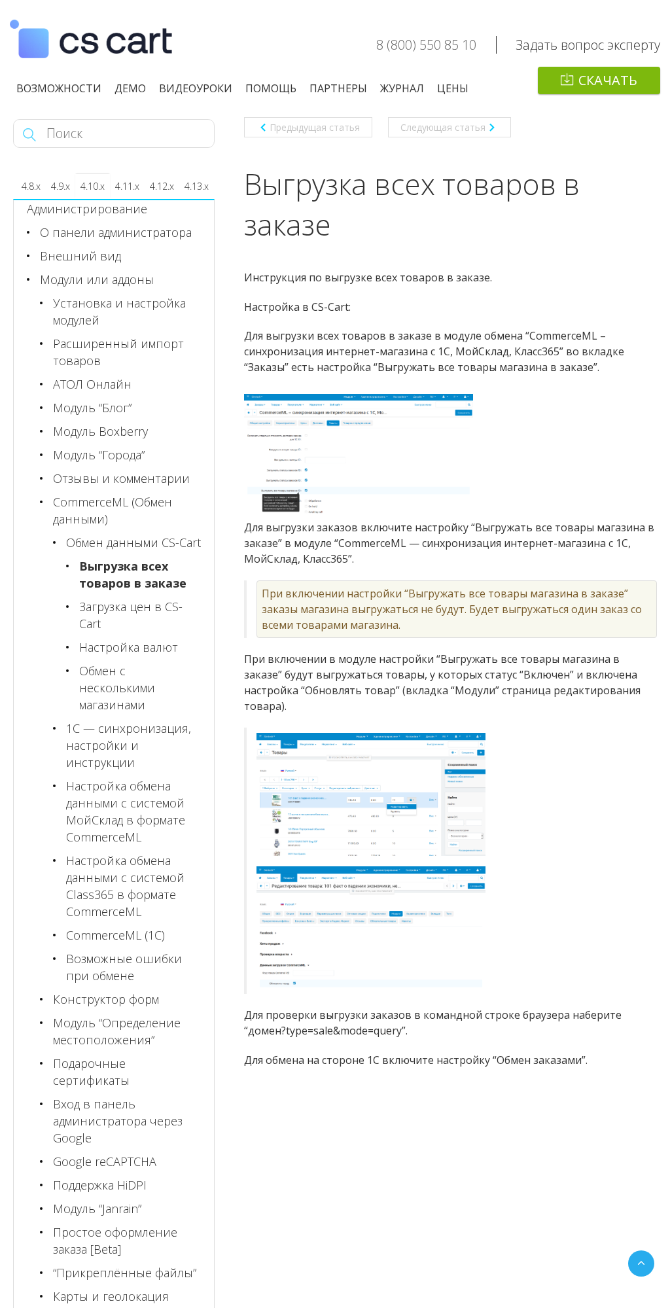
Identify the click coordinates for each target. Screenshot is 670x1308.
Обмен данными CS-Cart (133, 542)
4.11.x (127, 186)
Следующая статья (442, 127)
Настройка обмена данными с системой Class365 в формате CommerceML (125, 886)
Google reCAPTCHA (104, 1161)
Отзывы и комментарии (121, 478)
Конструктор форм (106, 999)
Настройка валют (128, 647)
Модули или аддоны (97, 279)
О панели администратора (116, 232)
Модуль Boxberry (100, 431)
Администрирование (87, 209)
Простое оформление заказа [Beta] (115, 1240)
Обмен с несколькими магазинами (117, 688)
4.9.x (60, 186)
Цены (452, 88)
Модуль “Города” (99, 455)
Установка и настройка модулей (119, 311)
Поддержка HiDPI (100, 1185)
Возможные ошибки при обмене (124, 967)
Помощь (270, 88)
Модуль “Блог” (92, 407)
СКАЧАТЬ (607, 80)
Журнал (402, 88)
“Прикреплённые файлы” (124, 1273)
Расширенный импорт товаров (118, 352)
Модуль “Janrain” (97, 1208)
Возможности (58, 88)
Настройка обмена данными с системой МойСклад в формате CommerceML (125, 811)
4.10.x (92, 186)
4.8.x (31, 186)
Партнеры (338, 88)
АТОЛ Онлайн (92, 384)
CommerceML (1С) (115, 935)
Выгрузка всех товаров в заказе (132, 574)
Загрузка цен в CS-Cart (131, 615)
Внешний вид (80, 256)
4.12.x (162, 186)
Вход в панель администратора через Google (118, 1121)
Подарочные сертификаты (91, 1071)
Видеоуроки (195, 88)
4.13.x (197, 186)
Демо (130, 88)
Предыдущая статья (315, 127)
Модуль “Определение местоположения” (117, 1031)
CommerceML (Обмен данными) (112, 510)
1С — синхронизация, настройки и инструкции (128, 745)
